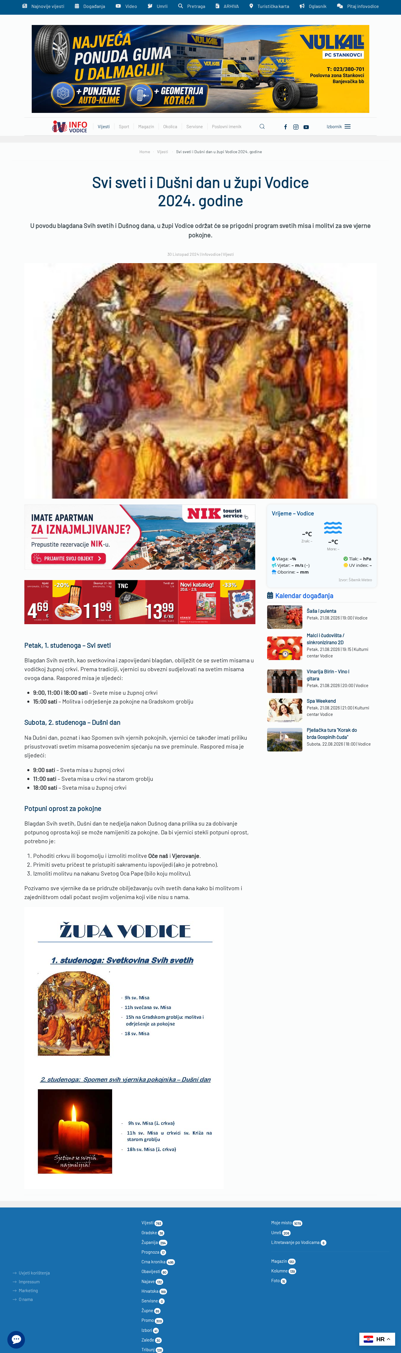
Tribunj (151, 1349)
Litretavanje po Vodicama (297, 1242)
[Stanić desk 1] (139, 601)
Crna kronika (157, 1261)
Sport (124, 126)
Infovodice (210, 254)
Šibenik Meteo (360, 579)
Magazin (282, 1261)
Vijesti (228, 254)
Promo (151, 1320)
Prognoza (153, 1252)
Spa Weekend (321, 701)
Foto (278, 1280)
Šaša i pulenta (321, 611)
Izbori (149, 1330)
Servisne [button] (194, 126)
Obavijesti (153, 1271)
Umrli (280, 1232)
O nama (26, 1299)
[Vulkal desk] (200, 68)
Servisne (152, 1300)
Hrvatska (153, 1291)
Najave (151, 1281)
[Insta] (296, 126)
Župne (150, 1310)
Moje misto (286, 1222)
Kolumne (283, 1270)
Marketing (28, 1290)
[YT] (306, 126)
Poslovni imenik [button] (227, 126)
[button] (262, 126)
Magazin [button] (146, 126)
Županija (153, 1242)
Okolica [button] (170, 126)
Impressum (29, 1281)
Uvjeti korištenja (34, 1272)
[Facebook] (286, 126)
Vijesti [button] (104, 126)
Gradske (152, 1232)
